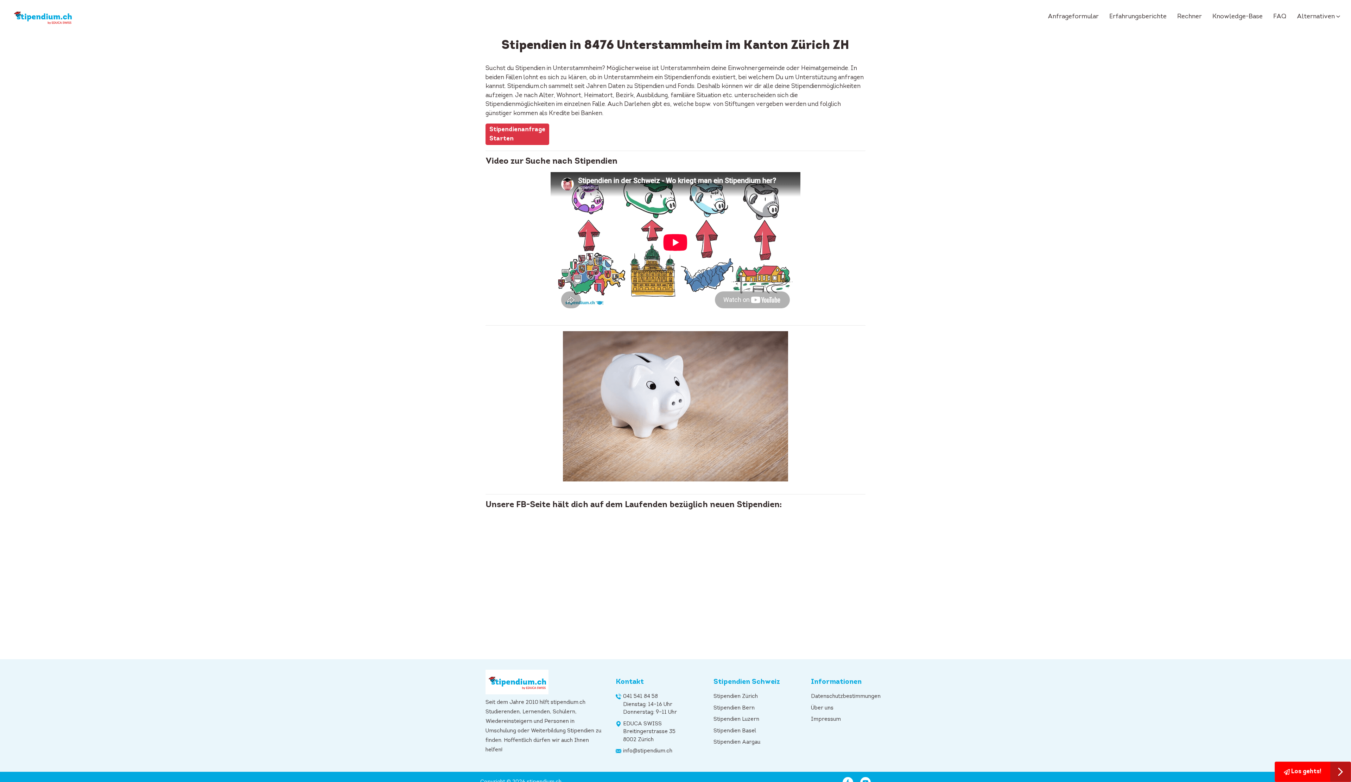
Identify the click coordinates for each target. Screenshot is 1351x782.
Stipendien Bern (734, 708)
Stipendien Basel (734, 731)
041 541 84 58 (640, 696)
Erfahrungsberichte (1138, 17)
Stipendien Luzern (736, 719)
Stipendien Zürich (735, 696)
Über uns (822, 708)
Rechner (1189, 17)
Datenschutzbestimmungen (846, 696)
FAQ (1279, 17)
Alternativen (1316, 17)
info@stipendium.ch (647, 751)
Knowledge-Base (1237, 17)
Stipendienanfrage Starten (517, 134)
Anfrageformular (1073, 17)
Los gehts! (1305, 772)
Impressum (826, 719)
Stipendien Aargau (736, 742)
